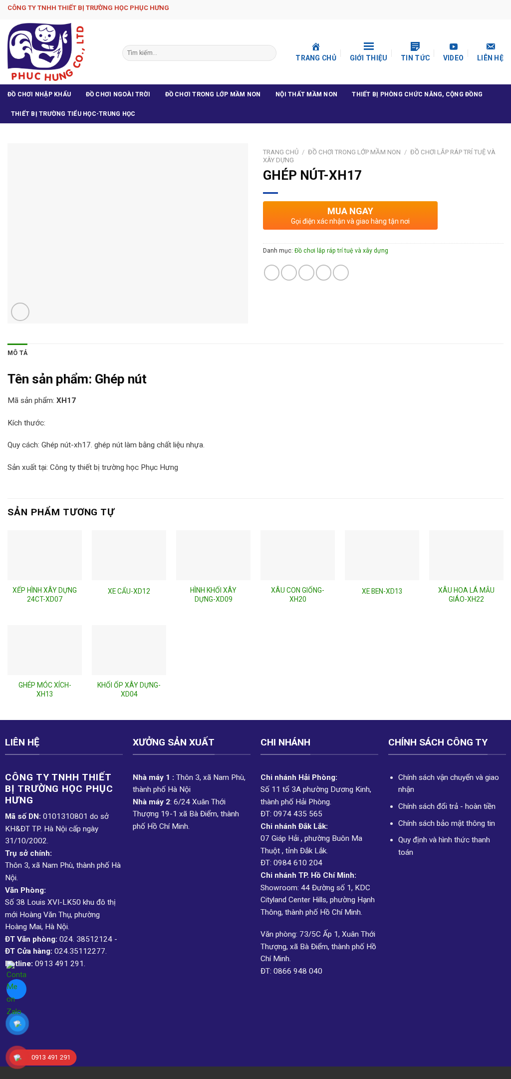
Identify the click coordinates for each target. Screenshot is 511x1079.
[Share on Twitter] (289, 273)
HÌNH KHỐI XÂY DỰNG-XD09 (213, 594)
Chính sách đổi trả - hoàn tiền (447, 806)
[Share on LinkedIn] (341, 273)
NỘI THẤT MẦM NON (306, 94)
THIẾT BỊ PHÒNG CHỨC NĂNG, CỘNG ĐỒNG (417, 94)
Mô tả (17, 353)
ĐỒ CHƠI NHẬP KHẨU (39, 94)
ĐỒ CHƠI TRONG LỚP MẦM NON (213, 94)
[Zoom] (20, 312)
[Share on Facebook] (272, 273)
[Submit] (268, 53)
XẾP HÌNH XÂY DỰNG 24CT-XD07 (44, 594)
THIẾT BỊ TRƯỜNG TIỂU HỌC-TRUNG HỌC (73, 113)
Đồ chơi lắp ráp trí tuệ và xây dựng (341, 250)
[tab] (17, 353)
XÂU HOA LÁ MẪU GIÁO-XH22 (466, 594)
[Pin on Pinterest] (324, 273)
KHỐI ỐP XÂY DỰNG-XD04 (129, 689)
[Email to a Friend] (306, 273)
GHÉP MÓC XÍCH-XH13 (44, 689)
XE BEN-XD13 (382, 591)
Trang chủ (280, 152)
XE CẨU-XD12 (129, 591)
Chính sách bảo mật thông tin (446, 823)
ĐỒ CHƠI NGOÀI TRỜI (118, 94)
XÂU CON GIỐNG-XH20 (297, 594)
